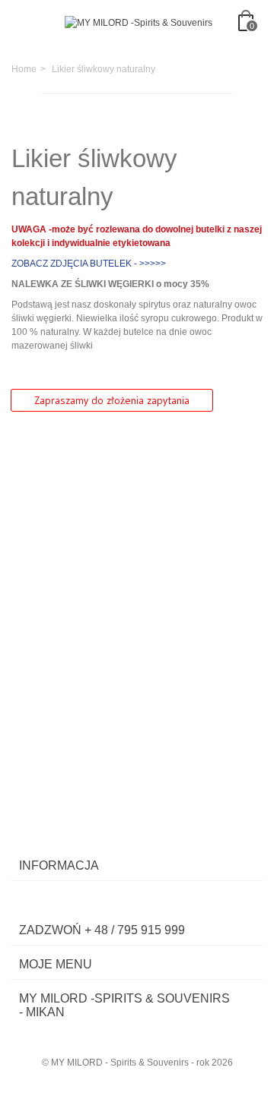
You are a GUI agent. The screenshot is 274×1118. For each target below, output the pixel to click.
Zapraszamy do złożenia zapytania (112, 400)
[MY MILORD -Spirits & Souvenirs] (138, 22)
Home (24, 69)
